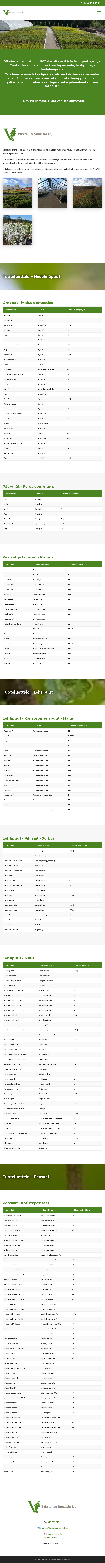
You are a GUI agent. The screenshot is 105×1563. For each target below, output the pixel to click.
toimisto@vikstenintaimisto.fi (54, 1528)
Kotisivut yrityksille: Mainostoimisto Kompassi (52, 1560)
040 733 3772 (54, 1522)
